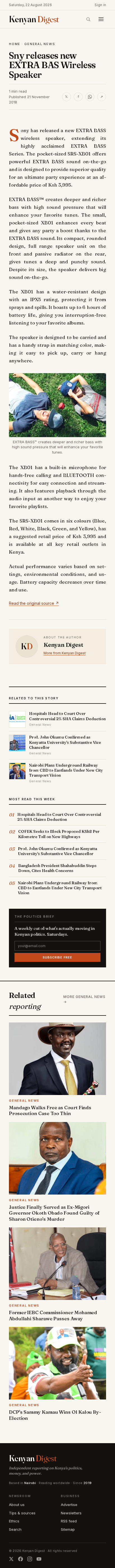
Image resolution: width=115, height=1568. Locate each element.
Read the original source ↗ (34, 603)
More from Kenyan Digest (65, 653)
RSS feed (69, 1521)
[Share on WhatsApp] (89, 96)
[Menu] (101, 19)
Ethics (14, 1521)
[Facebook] (20, 1559)
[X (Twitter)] (11, 1559)
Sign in (100, 5)
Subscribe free (57, 957)
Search (15, 1529)
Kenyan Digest (63, 644)
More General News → (84, 999)
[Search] (88, 19)
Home (14, 44)
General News (39, 44)
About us (17, 1504)
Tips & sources (22, 1513)
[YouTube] (39, 1559)
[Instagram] (29, 1559)
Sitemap (68, 1529)
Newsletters (71, 1513)
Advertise (69, 1504)
